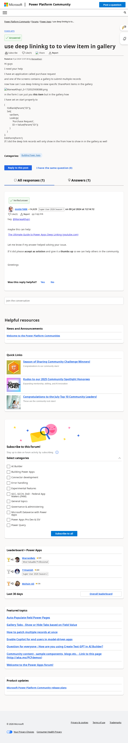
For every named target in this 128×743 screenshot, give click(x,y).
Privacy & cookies (79, 722)
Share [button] (42, 53)
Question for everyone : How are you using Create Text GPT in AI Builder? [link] (55, 646)
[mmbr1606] (11, 209)
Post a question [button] (112, 4)
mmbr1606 (21, 209)
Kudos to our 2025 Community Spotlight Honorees (56, 379)
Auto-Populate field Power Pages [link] (28, 617)
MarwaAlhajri (36, 59)
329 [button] (39, 558)
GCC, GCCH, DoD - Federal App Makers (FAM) (28, 495)
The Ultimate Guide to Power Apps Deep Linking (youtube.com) (43, 234)
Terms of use (99, 722)
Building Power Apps (31, 155)
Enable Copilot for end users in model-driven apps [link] (39, 639)
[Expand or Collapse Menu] (5, 12)
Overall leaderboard (101, 593)
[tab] (29, 181)
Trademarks (115, 722)
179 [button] (38, 584)
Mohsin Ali (28, 583)
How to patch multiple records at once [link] (32, 632)
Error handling (19, 483)
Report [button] (55, 53)
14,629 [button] (33, 209)
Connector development (24, 477)
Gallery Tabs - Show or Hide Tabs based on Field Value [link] (42, 625)
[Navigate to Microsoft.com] (13, 5)
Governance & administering (27, 506)
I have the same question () (54, 167)
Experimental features (23, 488)
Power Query (18, 525)
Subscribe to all (64, 533)
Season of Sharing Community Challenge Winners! (56, 361)
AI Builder (16, 466)
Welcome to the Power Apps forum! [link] (30, 665)
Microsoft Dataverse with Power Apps (29, 513)
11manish (27, 570)
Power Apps (45, 21)
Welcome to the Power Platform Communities (33, 335)
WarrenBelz (28, 558)
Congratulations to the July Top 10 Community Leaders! (60, 396)
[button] (112, 5)
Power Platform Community (49, 4)
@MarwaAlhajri (21, 219)
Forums (35, 21)
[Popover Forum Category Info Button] (57, 452)
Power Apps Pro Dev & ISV (25, 519)
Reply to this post (18, 167)
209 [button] (37, 570)
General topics (19, 501)
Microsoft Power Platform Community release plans (36, 687)
